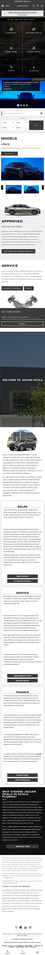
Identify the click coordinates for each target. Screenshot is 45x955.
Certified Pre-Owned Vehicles (18, 251)
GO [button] (36, 125)
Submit (22, 324)
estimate (38, 754)
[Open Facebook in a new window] (20, 927)
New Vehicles (11, 33)
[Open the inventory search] (33, 6)
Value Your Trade (22, 846)
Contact (11, 71)
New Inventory (22, 576)
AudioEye (32, 947)
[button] (18, 105)
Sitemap (12, 947)
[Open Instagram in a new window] (30, 927)
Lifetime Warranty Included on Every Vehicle (22, 12)
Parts (29, 288)
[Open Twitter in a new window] (16, 927)
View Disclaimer (22, 14)
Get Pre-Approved (22, 780)
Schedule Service (33, 52)
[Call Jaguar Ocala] (42, 6)
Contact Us (38, 946)
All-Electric (33, 71)
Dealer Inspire (36, 942)
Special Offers (11, 52)
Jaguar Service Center (22, 676)
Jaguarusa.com (22, 947)
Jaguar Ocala (22, 1)
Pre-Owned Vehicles (33, 33)
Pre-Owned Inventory (22, 581)
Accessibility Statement (24, 946)
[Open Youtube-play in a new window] (25, 927)
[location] (37, 6)
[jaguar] (22, 6)
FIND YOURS (9, 153)
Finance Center (22, 775)
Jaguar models (7, 463)
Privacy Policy (7, 946)
